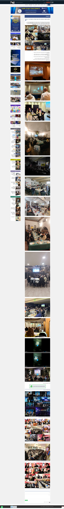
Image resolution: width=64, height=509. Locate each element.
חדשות (49, 4)
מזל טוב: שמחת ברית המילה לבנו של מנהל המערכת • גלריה (13, 141)
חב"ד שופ (39, 0)
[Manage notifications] (62, 506)
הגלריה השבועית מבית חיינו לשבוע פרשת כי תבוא (13, 155)
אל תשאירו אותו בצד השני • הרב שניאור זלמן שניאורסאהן (13, 213)
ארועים (39, 4)
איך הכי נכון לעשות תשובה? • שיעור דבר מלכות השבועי (13, 162)
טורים (15, 196)
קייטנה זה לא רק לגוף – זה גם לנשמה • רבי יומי (13, 47)
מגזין (15, 171)
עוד (33, 4)
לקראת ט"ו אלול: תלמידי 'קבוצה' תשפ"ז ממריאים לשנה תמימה (13, 132)
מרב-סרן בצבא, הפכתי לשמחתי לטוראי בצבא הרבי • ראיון (13, 192)
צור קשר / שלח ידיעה (47, 506)
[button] (2, 507)
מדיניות (41, 506)
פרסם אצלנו (44, 506)
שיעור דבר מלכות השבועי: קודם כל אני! (13, 166)
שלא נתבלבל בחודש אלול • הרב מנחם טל (13, 178)
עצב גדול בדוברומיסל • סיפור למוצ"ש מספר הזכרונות (18, 47)
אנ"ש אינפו (26, 4)
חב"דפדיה (43, 0)
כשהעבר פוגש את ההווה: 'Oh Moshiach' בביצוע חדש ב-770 (13, 125)
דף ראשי (52, 4)
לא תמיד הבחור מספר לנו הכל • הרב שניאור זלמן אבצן (13, 208)
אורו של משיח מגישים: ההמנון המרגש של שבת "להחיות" (18, 119)
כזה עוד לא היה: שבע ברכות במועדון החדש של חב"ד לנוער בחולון (13, 137)
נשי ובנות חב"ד (47, 0)
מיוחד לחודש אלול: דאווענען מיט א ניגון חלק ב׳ (18, 125)
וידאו (44, 4)
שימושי (36, 4)
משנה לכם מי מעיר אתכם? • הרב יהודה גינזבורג (13, 204)
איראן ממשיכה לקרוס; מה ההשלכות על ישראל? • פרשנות (13, 199)
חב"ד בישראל (35, 0)
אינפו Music (30, 4)
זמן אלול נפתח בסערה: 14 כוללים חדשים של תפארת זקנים (13, 146)
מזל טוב (42, 4)
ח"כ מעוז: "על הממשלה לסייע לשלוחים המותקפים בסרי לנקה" (13, 151)
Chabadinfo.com (31, 0)
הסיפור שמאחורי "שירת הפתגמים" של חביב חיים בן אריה (13, 119)
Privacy (63, 508)
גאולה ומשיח (15, 159)
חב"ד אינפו (51, 0)
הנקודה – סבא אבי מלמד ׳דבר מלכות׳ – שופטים (13, 183)
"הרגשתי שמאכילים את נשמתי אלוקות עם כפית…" (13, 187)
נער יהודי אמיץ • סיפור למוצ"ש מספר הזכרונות (16, 41)
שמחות (14, 139)
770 (46, 4)
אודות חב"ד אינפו (51, 506)
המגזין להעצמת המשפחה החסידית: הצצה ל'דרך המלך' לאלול (13, 174)
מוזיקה (15, 105)
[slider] (33, 351)
